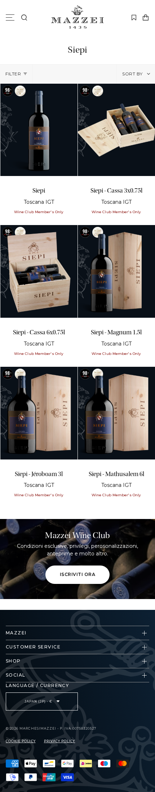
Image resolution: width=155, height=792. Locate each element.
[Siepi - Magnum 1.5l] (116, 271)
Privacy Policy (59, 741)
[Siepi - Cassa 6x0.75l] (39, 271)
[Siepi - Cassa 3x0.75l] (116, 130)
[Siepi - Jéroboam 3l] (39, 413)
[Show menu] (11, 17)
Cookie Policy (21, 741)
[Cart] (145, 17)
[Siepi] (39, 130)
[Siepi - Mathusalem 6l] (116, 413)
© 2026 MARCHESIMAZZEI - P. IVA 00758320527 (51, 728)
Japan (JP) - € (39, 701)
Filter (13, 73)
